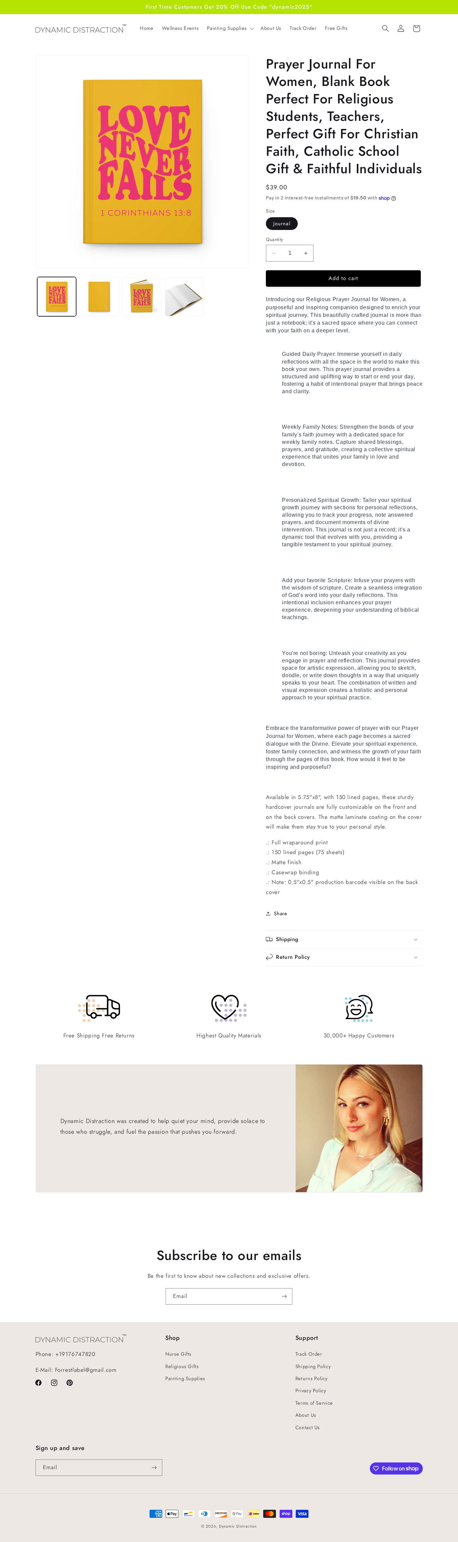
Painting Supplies (185, 1378)
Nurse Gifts (178, 1354)
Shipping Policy (313, 1366)
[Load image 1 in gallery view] (56, 296)
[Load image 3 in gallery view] (142, 296)
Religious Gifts (181, 1366)
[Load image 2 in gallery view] (99, 296)
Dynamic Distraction (238, 1526)
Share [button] (280, 913)
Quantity (274, 239)
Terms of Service (314, 1403)
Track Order (308, 1354)
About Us (305, 1415)
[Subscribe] (284, 1296)
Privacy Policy (310, 1390)
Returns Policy (311, 1378)
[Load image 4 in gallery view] (184, 296)
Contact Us (307, 1427)
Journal (281, 223)
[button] (229, 28)
